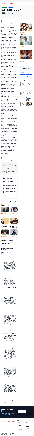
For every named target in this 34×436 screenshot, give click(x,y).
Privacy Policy (3, 434)
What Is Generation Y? (24, 34)
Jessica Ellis (9, 13)
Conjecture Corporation (11, 433)
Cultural (12, 213)
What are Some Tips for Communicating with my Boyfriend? (28, 98)
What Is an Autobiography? (13, 227)
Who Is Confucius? (5, 237)
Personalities (20, 428)
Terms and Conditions (8, 434)
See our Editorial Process (6, 201)
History (19, 425)
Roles (19, 423)
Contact (27, 423)
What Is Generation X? (24, 48)
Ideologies (20, 429)
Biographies (3, 213)
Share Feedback (14, 201)
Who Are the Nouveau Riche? (13, 216)
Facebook (27, 428)
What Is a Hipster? (13, 237)
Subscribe (26, 74)
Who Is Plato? (4, 226)
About (27, 422)
